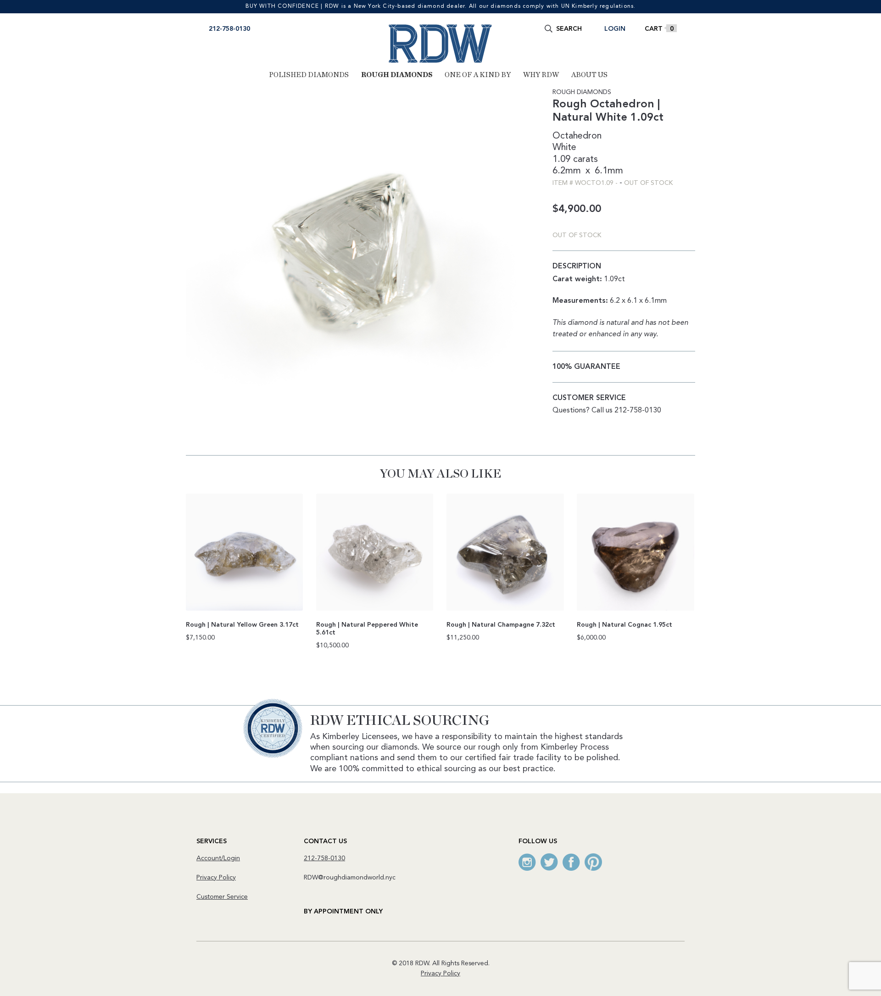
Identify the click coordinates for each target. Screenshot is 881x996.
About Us (589, 74)
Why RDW (541, 74)
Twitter (549, 862)
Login (614, 29)
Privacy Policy (216, 877)
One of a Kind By (478, 74)
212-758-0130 (229, 29)
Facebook (571, 862)
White (564, 147)
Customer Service (222, 897)
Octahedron (577, 136)
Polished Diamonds (309, 74)
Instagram (527, 862)
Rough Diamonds (396, 74)
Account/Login (218, 858)
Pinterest (593, 862)
